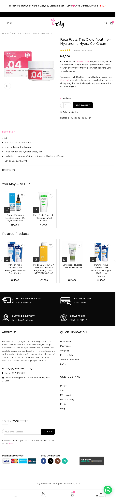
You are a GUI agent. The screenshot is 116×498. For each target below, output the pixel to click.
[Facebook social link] (68, 118)
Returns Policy (67, 355)
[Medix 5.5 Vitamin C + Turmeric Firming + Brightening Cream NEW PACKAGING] (43, 251)
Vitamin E (65, 80)
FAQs (62, 364)
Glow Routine (82, 61)
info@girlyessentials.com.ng (18, 368)
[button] (7, 210)
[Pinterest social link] (79, 118)
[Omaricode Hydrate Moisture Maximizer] (72, 251)
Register (64, 404)
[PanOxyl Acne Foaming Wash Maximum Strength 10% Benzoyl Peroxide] (101, 251)
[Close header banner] (112, 6)
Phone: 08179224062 (14, 373)
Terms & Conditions (69, 359)
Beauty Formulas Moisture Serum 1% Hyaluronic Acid (15, 218)
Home (5, 33)
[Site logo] (58, 23)
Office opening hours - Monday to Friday (25, 377)
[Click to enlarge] (7, 86)
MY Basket (65, 395)
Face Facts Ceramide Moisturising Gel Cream (43, 218)
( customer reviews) (82, 50)
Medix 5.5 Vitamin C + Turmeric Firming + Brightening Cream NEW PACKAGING (43, 269)
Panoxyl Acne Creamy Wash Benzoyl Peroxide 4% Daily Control (15, 269)
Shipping (64, 350)
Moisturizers (31, 33)
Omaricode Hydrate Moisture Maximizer (72, 266)
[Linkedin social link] (82, 118)
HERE (101, 6)
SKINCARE (16, 33)
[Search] (106, 23)
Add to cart (83, 105)
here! (10, 443)
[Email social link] (75, 118)
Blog (62, 408)
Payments (65, 346)
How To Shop (66, 341)
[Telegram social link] (90, 118)
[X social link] (72, 118)
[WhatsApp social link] (86, 118)
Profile (63, 386)
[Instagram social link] (58, 461)
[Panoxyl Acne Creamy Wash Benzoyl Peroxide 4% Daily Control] (15, 251)
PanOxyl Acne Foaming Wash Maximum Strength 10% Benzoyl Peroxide (101, 270)
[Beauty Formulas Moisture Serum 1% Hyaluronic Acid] (15, 202)
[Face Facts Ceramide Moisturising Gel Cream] (43, 202)
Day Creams (46, 33)
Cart (62, 390)
